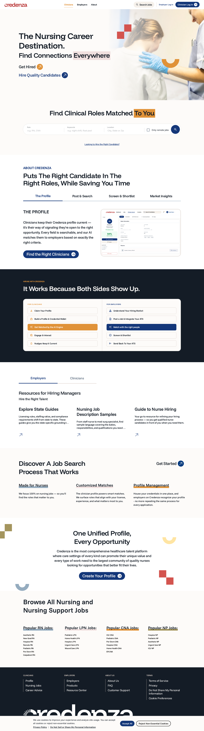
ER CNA (109, 652)
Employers (73, 680)
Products (72, 685)
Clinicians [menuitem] (68, 4)
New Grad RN (28, 638)
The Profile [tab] (43, 196)
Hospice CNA (111, 645)
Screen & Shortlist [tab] (121, 196)
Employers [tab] (38, 378)
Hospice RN (28, 642)
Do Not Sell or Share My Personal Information (73, 727)
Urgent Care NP (154, 645)
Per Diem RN (28, 652)
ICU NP (151, 648)
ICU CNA (110, 635)
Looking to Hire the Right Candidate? (102, 144)
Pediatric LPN (70, 635)
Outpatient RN (29, 655)
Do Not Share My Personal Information (164, 692)
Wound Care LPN (72, 648)
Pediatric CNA (112, 638)
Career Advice (34, 690)
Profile (29, 680)
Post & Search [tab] (82, 196)
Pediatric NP (153, 638)
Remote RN (28, 645)
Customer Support (119, 690)
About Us (113, 680)
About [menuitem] (94, 4)
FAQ (110, 685)
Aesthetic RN (28, 635)
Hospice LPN (70, 642)
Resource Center (77, 690)
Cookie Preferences (160, 698)
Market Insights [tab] (161, 196)
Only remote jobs (160, 130)
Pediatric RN (28, 648)
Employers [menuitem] (82, 4)
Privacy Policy (40, 727)
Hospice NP (153, 635)
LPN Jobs (87, 627)
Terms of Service (158, 680)
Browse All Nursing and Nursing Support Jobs (58, 606)
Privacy (153, 685)
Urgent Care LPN (72, 645)
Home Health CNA (114, 648)
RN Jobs (45, 627)
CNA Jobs (129, 627)
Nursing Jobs (33, 685)
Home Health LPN (72, 638)
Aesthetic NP (153, 642)
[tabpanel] (102, 229)
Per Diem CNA (112, 642)
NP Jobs (170, 627)
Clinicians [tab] (77, 378)
